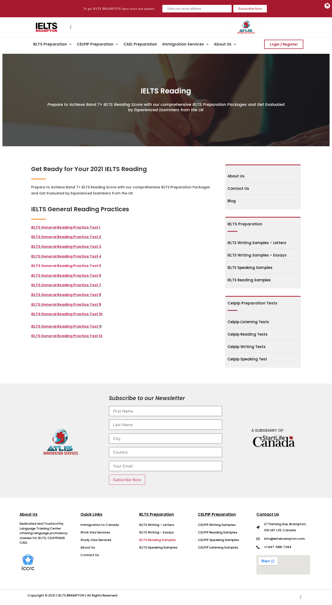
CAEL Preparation (140, 44)
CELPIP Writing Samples (217, 524)
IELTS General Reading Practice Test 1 (65, 326)
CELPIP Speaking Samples (218, 540)
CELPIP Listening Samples (218, 547)
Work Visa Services (95, 532)
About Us (222, 44)
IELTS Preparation (50, 44)
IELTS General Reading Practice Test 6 (66, 275)
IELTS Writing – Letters (156, 524)
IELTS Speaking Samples (158, 547)
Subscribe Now (250, 8)
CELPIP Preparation (95, 44)
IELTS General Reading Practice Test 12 (66, 335)
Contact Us (89, 555)
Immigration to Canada (99, 524)
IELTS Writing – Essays (156, 532)
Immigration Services (183, 44)
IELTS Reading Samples (157, 540)
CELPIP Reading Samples (217, 532)
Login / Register (284, 44)
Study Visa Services (95, 540)
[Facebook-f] (301, 597)
